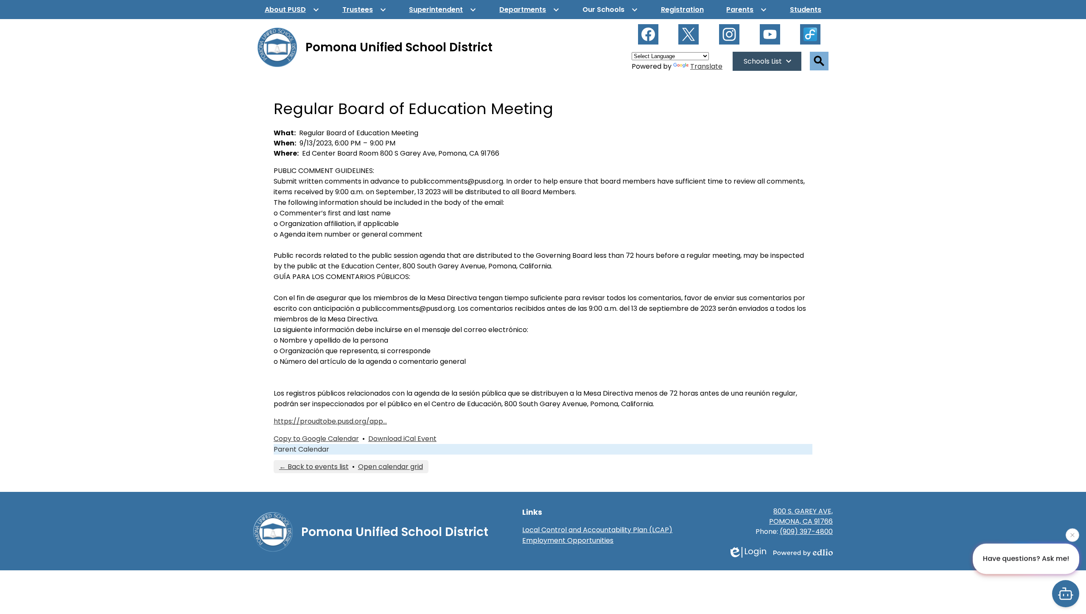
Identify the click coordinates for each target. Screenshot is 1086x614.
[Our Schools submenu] (610, 9)
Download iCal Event (402, 439)
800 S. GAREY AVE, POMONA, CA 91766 (801, 516)
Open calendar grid (390, 467)
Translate (706, 66)
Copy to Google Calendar (316, 439)
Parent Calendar (301, 449)
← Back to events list (314, 467)
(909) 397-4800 (806, 531)
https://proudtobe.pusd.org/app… (330, 421)
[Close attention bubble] (1072, 534)
